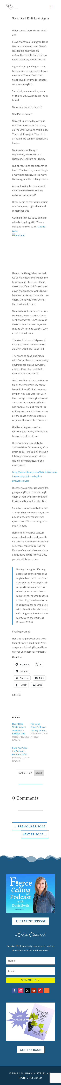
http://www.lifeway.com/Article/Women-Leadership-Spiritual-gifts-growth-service (35, 476)
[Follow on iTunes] (46, 990)
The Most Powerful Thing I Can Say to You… (39, 727)
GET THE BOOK (30, 1050)
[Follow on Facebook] (14, 990)
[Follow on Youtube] (33, 990)
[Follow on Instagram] (20, 990)
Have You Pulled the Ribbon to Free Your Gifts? (19, 751)
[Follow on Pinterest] (40, 990)
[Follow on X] (27, 990)
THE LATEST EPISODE (30, 921)
